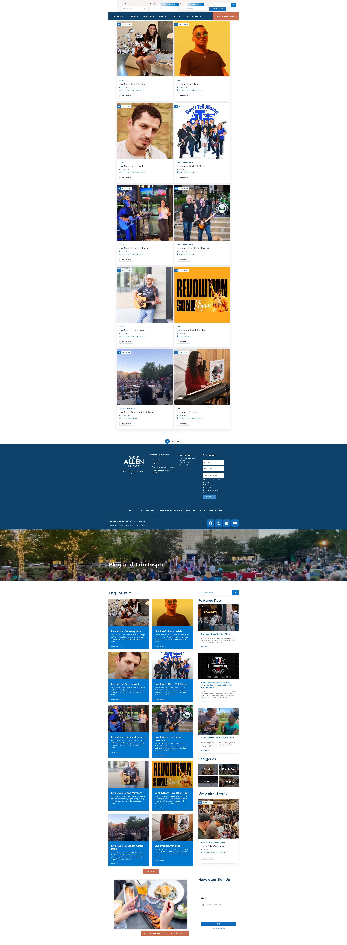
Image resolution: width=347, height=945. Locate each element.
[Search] (233, 5)
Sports (208, 781)
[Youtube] (235, 523)
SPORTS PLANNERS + (196, 4)
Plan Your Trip (192, 16)
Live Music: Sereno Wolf (131, 166)
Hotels (176, 16)
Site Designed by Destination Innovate (126, 521)
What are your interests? (211, 480)
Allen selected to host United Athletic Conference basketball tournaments (216, 685)
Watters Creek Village (187, 172)
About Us (130, 510)
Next (178, 441)
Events (162, 16)
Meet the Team (147, 510)
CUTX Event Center (186, 336)
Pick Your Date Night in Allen (215, 634)
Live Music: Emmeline (188, 412)
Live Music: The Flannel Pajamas (193, 248)
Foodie (208, 769)
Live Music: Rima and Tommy (134, 248)
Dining (133, 16)
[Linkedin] (226, 523)
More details (126, 96)
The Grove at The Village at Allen (133, 90)
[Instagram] (218, 523)
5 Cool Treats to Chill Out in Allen (217, 738)
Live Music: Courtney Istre (132, 84)
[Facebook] (210, 523)
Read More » (116, 646)
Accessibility (199, 510)
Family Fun (228, 769)
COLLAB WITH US (165, 510)
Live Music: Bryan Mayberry (133, 330)
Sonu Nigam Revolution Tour (191, 330)
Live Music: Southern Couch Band (136, 412)
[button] (151, 871)
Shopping (147, 16)
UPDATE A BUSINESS (182, 510)
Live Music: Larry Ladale (189, 84)
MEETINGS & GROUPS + (170, 4)
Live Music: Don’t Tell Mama (191, 166)
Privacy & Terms (216, 510)
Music (121, 80)
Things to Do (116, 16)
